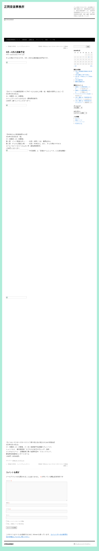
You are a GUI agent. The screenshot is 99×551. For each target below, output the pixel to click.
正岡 (23, 54)
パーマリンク (20, 460)
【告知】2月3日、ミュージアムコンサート (18, 46)
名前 (7, 502)
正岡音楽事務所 (14, 6)
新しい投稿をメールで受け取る (16, 524)
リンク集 (52, 40)
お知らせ (31, 40)
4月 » (91, 66)
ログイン (77, 118)
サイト (7, 515)
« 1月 (75, 66)
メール (8, 509)
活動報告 (24, 40)
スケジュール (39, 40)
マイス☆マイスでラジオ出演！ (83, 94)
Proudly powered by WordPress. (83, 544)
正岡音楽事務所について (13, 40)
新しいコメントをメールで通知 (16, 521)
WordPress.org (78, 123)
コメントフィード (79, 122)
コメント (9, 480)
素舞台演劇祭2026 (79, 81)
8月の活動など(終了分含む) (82, 74)
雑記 (46, 40)
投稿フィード (78, 120)
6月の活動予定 (79, 80)
